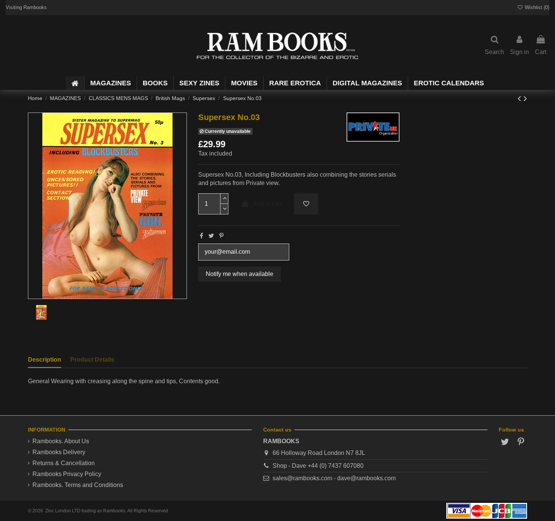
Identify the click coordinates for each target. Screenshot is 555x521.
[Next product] (525, 98)
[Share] (201, 236)
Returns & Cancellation (63, 463)
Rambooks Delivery (58, 452)
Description (44, 359)
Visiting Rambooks (26, 7)
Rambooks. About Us (60, 441)
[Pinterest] (221, 236)
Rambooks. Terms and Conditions (77, 485)
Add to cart (267, 203)
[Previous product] (521, 98)
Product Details (92, 359)
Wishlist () (536, 7)
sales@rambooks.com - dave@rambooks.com (334, 478)
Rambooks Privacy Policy (66, 474)
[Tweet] (211, 236)
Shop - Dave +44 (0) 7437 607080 (318, 465)
